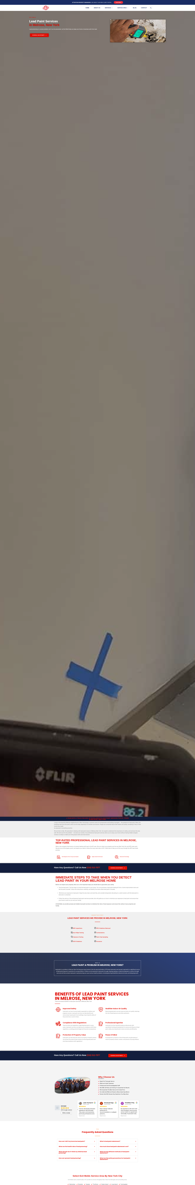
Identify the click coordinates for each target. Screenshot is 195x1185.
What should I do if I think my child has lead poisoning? (73, 1152)
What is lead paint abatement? (110, 1141)
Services (108, 7)
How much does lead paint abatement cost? (114, 1146)
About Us (97, 7)
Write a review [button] (66, 1113)
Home (87, 7)
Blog (134, 7)
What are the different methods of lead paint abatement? (114, 1152)
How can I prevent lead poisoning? (70, 1158)
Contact (144, 7)
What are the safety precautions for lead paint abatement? (115, 1158)
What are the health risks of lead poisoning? (73, 1146)
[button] (150, 7)
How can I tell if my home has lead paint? (72, 1141)
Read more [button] (82, 1116)
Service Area (122, 7)
